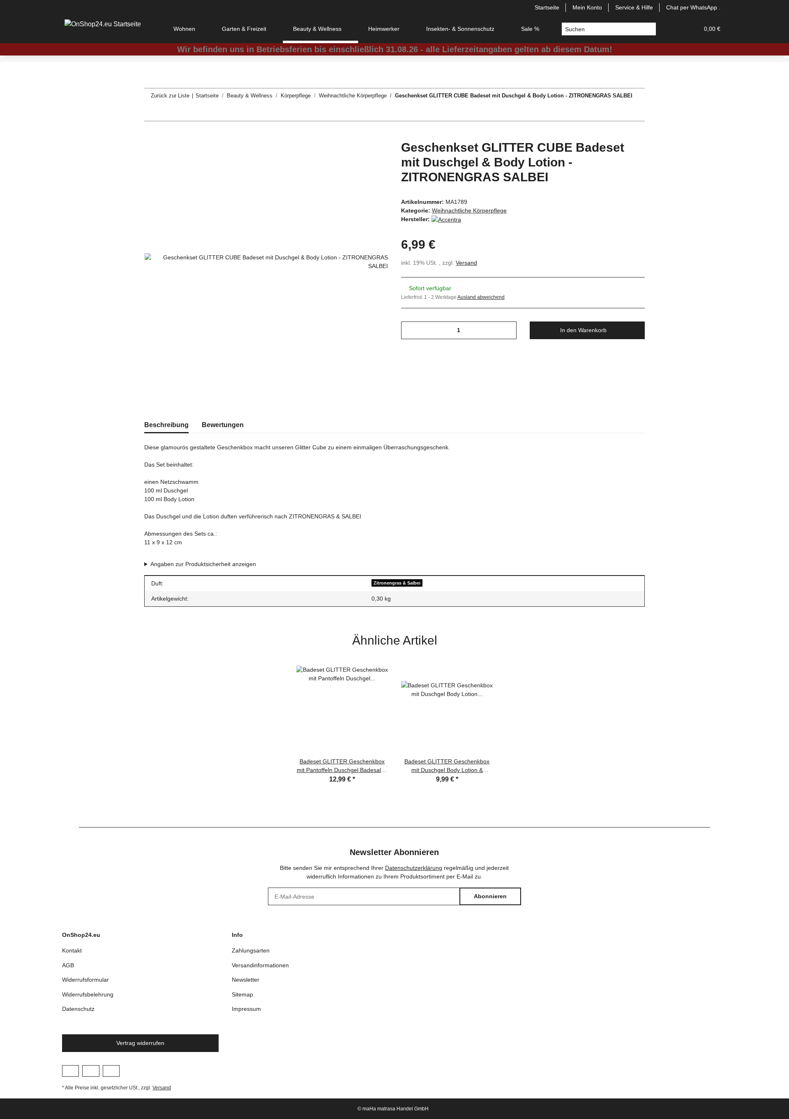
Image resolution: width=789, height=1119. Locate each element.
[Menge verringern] (410, 330)
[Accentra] (446, 219)
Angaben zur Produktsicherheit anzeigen (203, 564)
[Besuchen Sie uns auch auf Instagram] (90, 1071)
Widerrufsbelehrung (87, 994)
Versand (466, 262)
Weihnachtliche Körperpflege (469, 210)
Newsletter (245, 979)
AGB (68, 965)
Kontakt (72, 950)
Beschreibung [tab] (166, 424)
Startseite (547, 7)
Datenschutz (78, 1009)
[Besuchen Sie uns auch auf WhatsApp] (111, 1071)
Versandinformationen (260, 965)
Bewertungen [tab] (223, 424)
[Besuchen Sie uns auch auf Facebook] (70, 1071)
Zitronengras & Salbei (397, 582)
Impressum (246, 1009)
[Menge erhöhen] (507, 330)
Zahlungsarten (251, 950)
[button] (673, 29)
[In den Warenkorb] (150, 135)
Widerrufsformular (85, 979)
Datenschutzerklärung (413, 868)
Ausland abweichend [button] (481, 297)
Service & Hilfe (634, 7)
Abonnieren (490, 896)
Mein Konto (587, 7)
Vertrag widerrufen (140, 1043)
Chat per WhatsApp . (693, 7)
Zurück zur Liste (170, 95)
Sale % (530, 28)
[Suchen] (649, 29)
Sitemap (242, 994)
